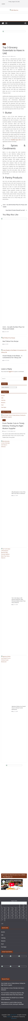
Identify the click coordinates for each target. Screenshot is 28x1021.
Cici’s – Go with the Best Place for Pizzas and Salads (15, 206)
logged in (10, 371)
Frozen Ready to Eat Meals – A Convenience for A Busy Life (12, 356)
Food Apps (3, 407)
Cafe (2, 398)
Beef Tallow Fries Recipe (10, 341)
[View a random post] (25, 23)
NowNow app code (16, 139)
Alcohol (3, 395)
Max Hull (13, 56)
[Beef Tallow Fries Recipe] (8, 338)
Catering (3, 400)
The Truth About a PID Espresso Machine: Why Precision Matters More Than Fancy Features (19, 600)
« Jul (2, 923)
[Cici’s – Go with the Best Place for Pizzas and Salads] (14, 219)
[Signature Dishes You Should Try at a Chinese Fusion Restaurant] (5, 709)
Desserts (3, 402)
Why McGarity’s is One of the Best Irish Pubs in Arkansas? (18, 492)
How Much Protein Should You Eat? (15, 210)
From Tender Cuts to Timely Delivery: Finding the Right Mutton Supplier (13, 426)
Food (4, 44)
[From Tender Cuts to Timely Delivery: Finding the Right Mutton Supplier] (14, 416)
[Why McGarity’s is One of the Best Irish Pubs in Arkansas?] (5, 493)
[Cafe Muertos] (3, 23)
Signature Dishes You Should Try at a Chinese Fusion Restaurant (19, 708)
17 (2, 914)
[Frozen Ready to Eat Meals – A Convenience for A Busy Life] (14, 350)
